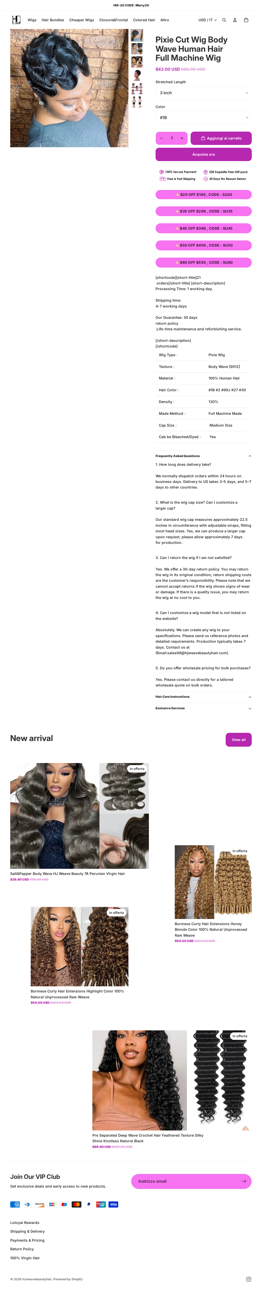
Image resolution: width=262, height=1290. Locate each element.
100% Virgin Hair (25, 1258)
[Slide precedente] (16, 88)
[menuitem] (165, 20)
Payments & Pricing (27, 1240)
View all (239, 739)
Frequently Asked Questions (178, 456)
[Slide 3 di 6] (137, 62)
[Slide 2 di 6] (137, 48)
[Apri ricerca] (224, 20)
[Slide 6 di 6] (137, 102)
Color (160, 106)
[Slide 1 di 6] (137, 35)
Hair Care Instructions (173, 697)
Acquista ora (203, 154)
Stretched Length (171, 82)
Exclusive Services (170, 708)
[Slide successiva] (122, 88)
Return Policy (22, 1249)
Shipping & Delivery (27, 1231)
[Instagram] (249, 1279)
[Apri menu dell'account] (235, 20)
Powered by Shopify (68, 1279)
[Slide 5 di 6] (137, 88)
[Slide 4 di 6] (137, 75)
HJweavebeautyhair (36, 1279)
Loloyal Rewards (24, 1222)
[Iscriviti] (244, 1181)
